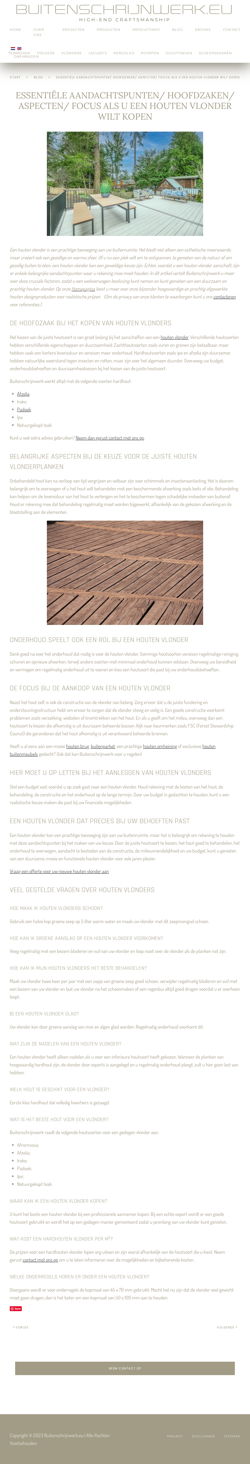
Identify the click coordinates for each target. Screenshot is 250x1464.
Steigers (46, 53)
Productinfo (146, 30)
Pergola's (124, 53)
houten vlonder (174, 337)
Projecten (73, 30)
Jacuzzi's (98, 53)
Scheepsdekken (215, 53)
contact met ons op (40, 1259)
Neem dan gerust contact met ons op (110, 437)
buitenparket (103, 746)
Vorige (22, 1327)
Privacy (175, 1436)
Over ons (38, 32)
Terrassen (19, 53)
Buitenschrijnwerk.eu (125, 9)
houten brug (77, 746)
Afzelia (23, 393)
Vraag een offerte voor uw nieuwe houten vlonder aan (59, 871)
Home (15, 30)
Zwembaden (26, 56)
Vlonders (71, 53)
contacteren (224, 296)
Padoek (24, 409)
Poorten (150, 53)
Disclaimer (203, 1436)
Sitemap (232, 1436)
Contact (231, 30)
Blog (177, 30)
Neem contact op (125, 1368)
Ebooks (203, 30)
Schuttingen (179, 53)
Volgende (225, 1327)
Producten (108, 30)
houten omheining (160, 746)
